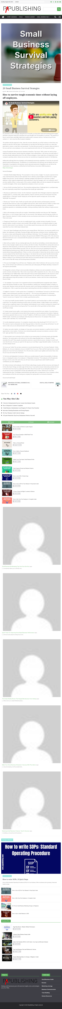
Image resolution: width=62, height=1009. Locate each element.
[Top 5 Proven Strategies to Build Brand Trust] (7, 435)
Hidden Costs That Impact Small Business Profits (23, 459)
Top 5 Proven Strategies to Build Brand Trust (23, 434)
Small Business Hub (42, 17)
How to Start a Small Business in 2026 (20, 913)
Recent (32, 422)
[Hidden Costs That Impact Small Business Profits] (7, 460)
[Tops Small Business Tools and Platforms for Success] (7, 950)
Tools (21, 17)
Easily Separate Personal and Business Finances (23, 468)
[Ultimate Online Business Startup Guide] (7, 935)
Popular (12, 422)
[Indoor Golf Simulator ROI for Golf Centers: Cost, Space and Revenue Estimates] (7, 943)
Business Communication (49, 989)
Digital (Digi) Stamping (47, 382)
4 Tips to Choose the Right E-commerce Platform (23, 491)
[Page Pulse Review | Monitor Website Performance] (7, 928)
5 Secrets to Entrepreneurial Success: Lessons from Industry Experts (19, 403)
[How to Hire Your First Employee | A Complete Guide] (7, 500)
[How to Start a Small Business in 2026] (6, 913)
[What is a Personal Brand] (7, 444)
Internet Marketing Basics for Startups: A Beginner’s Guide (25, 956)
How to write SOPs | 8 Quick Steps (20, 476)
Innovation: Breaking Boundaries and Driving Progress (16, 410)
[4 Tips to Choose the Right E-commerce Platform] (7, 492)
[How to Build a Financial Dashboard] (7, 452)
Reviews (44, 982)
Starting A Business (7, 84)
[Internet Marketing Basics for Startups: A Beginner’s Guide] (7, 958)
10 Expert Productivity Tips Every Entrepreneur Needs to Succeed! (19, 415)
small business (15, 91)
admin (5, 91)
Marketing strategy (47, 986)
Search (59, 9)
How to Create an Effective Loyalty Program (23, 426)
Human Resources (47, 996)
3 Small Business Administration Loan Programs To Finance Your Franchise (21, 408)
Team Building (46, 992)
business (10, 91)
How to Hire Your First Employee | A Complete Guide (24, 499)
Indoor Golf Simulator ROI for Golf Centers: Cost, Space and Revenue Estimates (30, 942)
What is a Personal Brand (18, 442)
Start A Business (12, 17)
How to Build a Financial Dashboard (21, 451)
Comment (51, 422)
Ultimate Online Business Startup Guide (21, 934)
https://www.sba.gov (8, 168)
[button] (49, 17)
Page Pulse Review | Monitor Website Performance (24, 926)
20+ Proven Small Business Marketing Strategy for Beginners (25, 905)
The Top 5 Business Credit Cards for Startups (13, 413)
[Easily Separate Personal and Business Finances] (7, 469)
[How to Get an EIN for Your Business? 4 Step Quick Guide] (7, 484)
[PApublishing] (3, 17)
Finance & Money (30, 17)
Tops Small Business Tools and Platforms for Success (24, 949)
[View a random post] (59, 17)
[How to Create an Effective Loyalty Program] (7, 427)
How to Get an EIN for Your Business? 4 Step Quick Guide (26, 483)
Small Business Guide (48, 979)
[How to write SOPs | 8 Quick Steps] (7, 477)
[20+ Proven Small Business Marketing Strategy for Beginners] (6, 906)
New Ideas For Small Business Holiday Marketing (19, 383)
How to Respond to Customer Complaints (13, 405)
